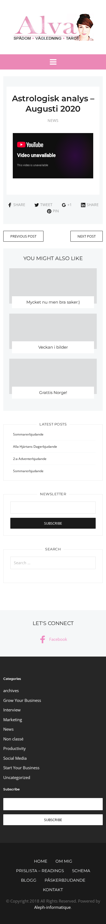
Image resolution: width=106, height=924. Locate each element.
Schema (81, 870)
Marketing (12, 719)
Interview (12, 709)
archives (11, 690)
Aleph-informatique (52, 907)
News (53, 120)
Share (19, 204)
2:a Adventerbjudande (29, 458)
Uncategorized (16, 777)
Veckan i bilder (53, 347)
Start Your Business (21, 767)
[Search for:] (53, 563)
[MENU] (53, 62)
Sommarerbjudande (28, 434)
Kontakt (53, 889)
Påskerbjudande (65, 880)
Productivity (14, 748)
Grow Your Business (22, 700)
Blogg (28, 880)
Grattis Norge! (53, 392)
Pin (56, 210)
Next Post (86, 236)
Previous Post (23, 236)
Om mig (63, 861)
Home (40, 861)
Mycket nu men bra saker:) (53, 302)
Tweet (46, 204)
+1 (69, 204)
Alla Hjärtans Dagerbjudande (35, 446)
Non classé (13, 739)
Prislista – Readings (40, 870)
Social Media (15, 758)
